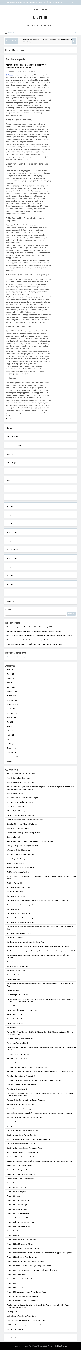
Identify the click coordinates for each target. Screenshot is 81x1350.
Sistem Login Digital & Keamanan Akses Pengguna (24, 1118)
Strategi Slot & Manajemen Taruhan (19, 1170)
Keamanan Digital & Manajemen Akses (20, 922)
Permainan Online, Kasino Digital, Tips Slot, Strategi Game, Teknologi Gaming (34, 1080)
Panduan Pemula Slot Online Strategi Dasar (22, 1010)
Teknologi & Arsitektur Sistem (17, 1187)
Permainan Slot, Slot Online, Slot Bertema (21, 1085)
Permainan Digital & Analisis (17, 1058)
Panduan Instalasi (13, 990)
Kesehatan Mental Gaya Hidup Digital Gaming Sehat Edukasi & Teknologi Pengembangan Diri (39, 946)
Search (8, 610)
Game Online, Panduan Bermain (18, 828)
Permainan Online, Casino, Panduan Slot (21, 1076)
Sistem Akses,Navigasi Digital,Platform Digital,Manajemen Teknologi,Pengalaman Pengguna (39, 1113)
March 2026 (11, 687)
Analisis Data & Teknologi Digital (18, 778)
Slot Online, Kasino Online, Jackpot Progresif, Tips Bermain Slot (29, 1139)
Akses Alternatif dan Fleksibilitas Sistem (21, 774)
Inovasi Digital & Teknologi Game (18, 859)
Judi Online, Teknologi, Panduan (18, 872)
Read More (9, 419)
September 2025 (12, 713)
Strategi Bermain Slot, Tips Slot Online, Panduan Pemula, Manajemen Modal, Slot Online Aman (40, 1161)
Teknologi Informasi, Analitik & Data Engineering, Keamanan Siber (30, 1266)
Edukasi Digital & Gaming (16, 811)
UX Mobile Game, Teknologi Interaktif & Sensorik (24, 1325)
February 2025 (12, 744)
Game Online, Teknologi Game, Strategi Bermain (23, 833)
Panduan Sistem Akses (15, 1023)
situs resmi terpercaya (15, 1122)
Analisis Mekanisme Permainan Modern (21, 782)
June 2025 (10, 726)
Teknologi (10, 1183)
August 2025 (11, 718)
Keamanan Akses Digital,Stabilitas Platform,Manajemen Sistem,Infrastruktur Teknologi (37, 900)
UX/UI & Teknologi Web (15, 1329)
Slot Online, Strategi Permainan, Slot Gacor (22, 1157)
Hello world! (32, 657)
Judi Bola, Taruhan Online (16, 863)
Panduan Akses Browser (15, 975)
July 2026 (10, 670)
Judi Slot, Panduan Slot (15, 883)
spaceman (10, 602)
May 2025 (10, 731)
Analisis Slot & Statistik (15, 793)
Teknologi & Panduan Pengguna (18, 1213)
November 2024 (12, 757)
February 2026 (12, 691)
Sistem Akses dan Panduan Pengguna (20, 1109)
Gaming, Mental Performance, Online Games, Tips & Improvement (30, 841)
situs (8, 480)
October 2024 (11, 761)
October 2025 (11, 709)
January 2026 (11, 696)
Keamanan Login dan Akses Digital (19, 933)
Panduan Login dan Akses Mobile (18, 995)
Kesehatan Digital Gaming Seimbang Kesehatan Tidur (25, 942)
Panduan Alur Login (13, 979)
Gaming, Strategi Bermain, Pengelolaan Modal (23, 846)
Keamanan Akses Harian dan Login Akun (21, 905)
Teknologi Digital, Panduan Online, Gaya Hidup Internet (26, 1261)
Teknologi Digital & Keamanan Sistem (20, 1244)
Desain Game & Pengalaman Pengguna (20, 802)
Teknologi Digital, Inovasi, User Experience (22, 1257)
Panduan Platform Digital (15, 1014)
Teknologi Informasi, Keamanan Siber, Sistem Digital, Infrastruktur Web (32, 1270)
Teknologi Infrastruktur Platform (18, 1274)
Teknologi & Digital (13, 1196)
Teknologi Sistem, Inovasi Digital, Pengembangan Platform (27, 1292)
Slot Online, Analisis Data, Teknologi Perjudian (23, 1131)
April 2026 (10, 683)
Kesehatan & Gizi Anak (15, 938)
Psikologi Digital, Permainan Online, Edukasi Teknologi (26, 1100)
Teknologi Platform (13, 1283)
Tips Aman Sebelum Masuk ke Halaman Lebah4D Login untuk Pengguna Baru (34, 644)
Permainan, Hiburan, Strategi (17, 1089)
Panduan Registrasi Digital (16, 1019)
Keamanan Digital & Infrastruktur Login (20, 918)
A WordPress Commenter (16, 657)
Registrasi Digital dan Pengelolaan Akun (21, 1104)
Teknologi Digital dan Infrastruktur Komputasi (23, 1248)
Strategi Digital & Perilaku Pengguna (19, 1166)
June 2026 (10, 674)
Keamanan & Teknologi (15, 892)
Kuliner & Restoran (13, 962)
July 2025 (10, 722)
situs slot (10, 454)
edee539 (11, 72)
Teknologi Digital (13, 1235)
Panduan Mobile (12, 1006)
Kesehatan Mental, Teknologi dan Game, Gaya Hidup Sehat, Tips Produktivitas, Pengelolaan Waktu (41, 951)
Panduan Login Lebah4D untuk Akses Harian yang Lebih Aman (43, 2)
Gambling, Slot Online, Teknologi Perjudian (22, 824)
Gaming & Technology (14, 837)
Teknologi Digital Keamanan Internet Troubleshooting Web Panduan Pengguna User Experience (40, 1253)
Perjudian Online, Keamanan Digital (19, 1054)
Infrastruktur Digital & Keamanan (18, 850)
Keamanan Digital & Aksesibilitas (18, 914)
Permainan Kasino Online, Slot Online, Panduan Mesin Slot (27, 1067)
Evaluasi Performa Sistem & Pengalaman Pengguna (25, 820)
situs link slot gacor (14, 445)
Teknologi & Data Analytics (16, 1192)
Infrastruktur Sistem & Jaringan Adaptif (20, 854)
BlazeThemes (62, 1346)
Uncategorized (12, 1312)
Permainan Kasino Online (15, 1063)
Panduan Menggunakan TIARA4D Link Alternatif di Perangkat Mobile (31, 627)
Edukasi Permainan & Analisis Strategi (20, 815)
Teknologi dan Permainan (16, 1231)
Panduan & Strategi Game (16, 971)
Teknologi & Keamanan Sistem (17, 1209)
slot (8, 497)
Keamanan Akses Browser (16, 896)
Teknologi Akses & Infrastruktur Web (20, 1218)
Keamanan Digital (13, 909)
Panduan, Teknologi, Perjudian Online (20, 1039)
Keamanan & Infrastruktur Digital (18, 887)
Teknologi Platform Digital (16, 1288)
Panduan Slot (11, 1028)
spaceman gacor (13, 593)
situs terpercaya (12, 550)
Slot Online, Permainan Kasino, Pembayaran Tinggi (24, 1148)
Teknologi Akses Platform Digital (18, 1226)
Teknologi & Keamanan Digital (17, 1205)
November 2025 (12, 704)
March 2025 (11, 739)
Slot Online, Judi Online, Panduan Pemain (21, 1135)
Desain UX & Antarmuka (15, 806)
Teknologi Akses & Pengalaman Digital (20, 1222)
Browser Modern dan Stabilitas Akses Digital (22, 798)
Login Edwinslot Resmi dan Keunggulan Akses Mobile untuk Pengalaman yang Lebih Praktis (39, 635)
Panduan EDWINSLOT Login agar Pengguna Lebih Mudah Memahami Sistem (43, 39)
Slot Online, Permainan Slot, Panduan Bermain (23, 1152)
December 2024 (12, 752)
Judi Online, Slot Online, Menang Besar (20, 868)
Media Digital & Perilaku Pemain (18, 966)
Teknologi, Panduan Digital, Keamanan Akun (22, 1296)
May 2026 (10, 678)
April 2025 (10, 735)
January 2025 (11, 748)
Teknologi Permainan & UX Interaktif (19, 1279)
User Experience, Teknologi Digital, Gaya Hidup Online (26, 1320)
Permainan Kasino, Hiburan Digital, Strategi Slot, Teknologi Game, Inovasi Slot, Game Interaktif (40, 1072)
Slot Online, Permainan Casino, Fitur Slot (21, 1144)
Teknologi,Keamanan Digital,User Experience (22, 1301)
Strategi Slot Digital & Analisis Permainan (21, 1174)
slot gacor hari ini (13, 515)
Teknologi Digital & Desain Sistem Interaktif (22, 1240)
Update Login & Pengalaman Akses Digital (21, 1316)
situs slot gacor (12, 463)
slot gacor (10, 506)
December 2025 (12, 700)
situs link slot (11, 489)
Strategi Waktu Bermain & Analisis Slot (20, 1179)
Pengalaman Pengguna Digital (17, 1043)
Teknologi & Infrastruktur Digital (18, 1200)
